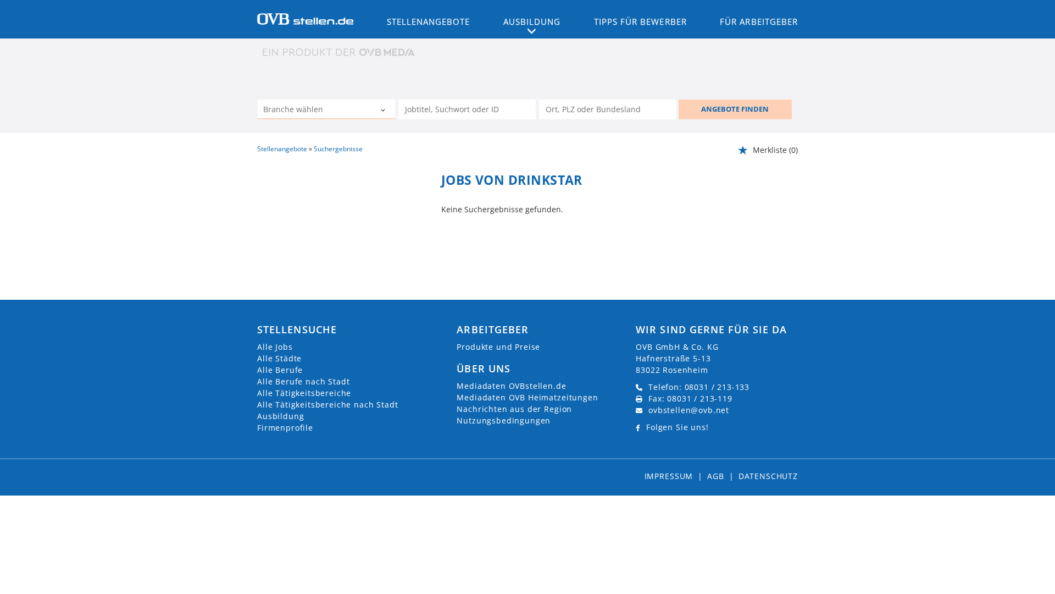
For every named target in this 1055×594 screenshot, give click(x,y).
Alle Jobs (275, 347)
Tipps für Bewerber (640, 21)
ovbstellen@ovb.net (688, 410)
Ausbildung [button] (532, 21)
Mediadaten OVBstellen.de (511, 386)
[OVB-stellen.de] (305, 18)
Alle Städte (279, 358)
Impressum (669, 476)
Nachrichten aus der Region (514, 409)
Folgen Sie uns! (677, 427)
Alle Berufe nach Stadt (303, 381)
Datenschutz (768, 476)
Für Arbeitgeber (759, 21)
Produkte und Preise (498, 347)
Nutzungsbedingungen (504, 420)
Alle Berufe (280, 370)
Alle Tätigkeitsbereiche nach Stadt (327, 404)
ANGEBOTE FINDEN (735, 109)
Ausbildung (280, 416)
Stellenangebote (428, 21)
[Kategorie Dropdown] (384, 111)
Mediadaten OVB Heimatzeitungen (527, 397)
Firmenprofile (285, 427)
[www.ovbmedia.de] (339, 52)
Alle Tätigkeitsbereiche (304, 393)
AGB (715, 476)
